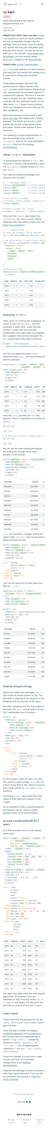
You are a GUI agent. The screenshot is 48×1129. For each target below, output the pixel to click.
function (12, 59)
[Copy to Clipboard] (44, 435)
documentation (31, 64)
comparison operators (13, 1033)
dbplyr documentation (13, 225)
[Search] (42, 4)
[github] (22, 1114)
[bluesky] (18, 1114)
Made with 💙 (22, 1102)
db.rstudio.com (36, 53)
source (20, 64)
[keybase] (26, 1114)
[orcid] (30, 1114)
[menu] (5, 4)
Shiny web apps (10, 118)
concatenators (35, 1033)
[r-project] (24, 1114)
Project (7, 17)
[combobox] (42, 4)
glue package (35, 59)
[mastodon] (20, 1114)
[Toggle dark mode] (20, 4)
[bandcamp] (28, 1114)
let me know (22, 1076)
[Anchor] (36, 154)
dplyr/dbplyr (8, 56)
